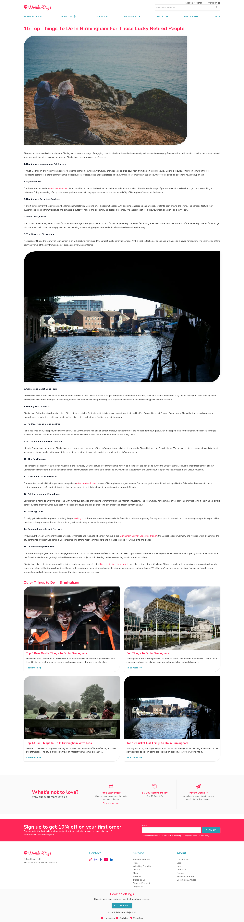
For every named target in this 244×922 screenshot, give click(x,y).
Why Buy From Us (142, 866)
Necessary (109, 918)
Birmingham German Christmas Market (138, 535)
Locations (98, 16)
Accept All (122, 905)
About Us (181, 869)
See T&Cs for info (155, 796)
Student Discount (141, 883)
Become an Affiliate (186, 879)
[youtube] (106, 859)
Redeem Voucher (193, 2)
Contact (136, 869)
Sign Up (211, 830)
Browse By (131, 16)
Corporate (138, 886)
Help (135, 862)
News (180, 866)
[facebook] (101, 859)
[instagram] (95, 859)
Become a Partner (185, 876)
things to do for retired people (114, 564)
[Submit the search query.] (217, 7)
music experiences (58, 188)
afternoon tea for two (86, 483)
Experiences (31, 16)
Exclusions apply (45, 834)
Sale (217, 16)
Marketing (138, 918)
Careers (180, 873)
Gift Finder (65, 16)
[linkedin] (111, 859)
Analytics (123, 918)
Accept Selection (116, 912)
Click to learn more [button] (111, 803)
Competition (183, 859)
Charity (136, 873)
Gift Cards (191, 16)
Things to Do (139, 879)
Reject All (131, 912)
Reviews (137, 876)
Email (144, 825)
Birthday (162, 16)
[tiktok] (90, 859)
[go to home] (37, 8)
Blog (179, 862)
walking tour (80, 518)
